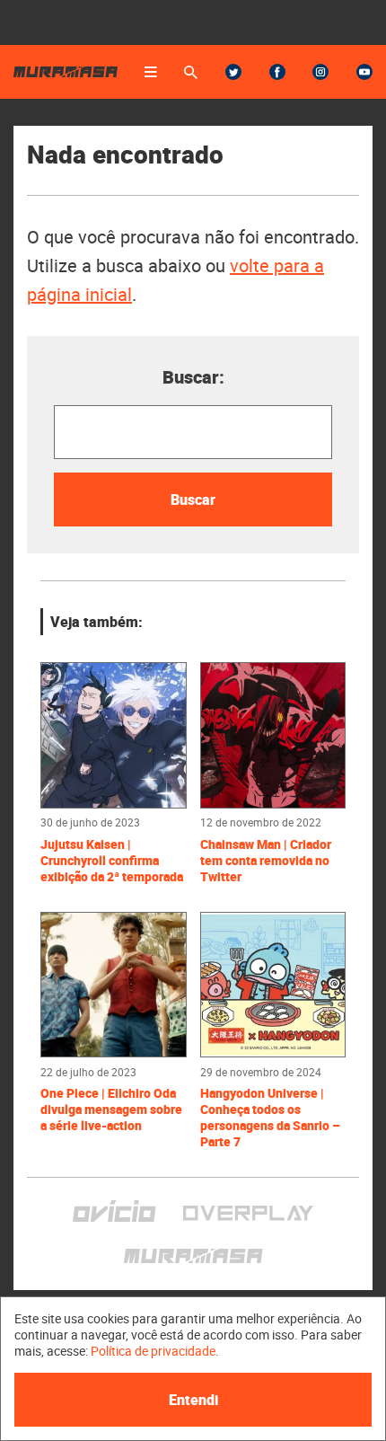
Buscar (193, 499)
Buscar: (193, 377)
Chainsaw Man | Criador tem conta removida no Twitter (265, 860)
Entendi (193, 1400)
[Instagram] (320, 72)
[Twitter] (233, 72)
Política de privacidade (153, 1350)
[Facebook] (277, 72)
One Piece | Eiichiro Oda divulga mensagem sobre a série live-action (111, 1109)
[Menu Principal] (151, 71)
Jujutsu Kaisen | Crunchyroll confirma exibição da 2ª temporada (111, 860)
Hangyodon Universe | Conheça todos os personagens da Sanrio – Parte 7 (270, 1117)
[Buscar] (190, 72)
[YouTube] (364, 72)
